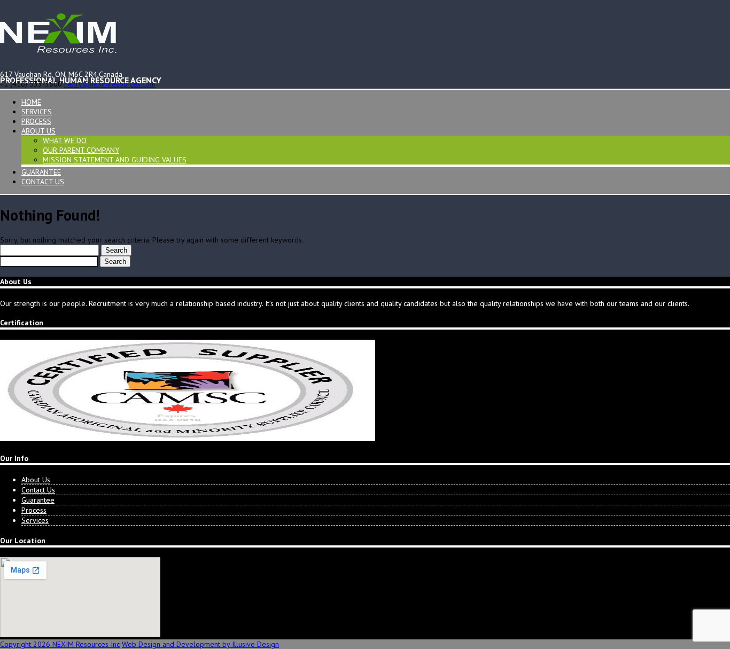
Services (36, 111)
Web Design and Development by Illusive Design (200, 644)
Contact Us (42, 181)
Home (31, 102)
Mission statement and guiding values (115, 160)
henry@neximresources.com (110, 84)
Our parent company (81, 150)
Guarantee (41, 172)
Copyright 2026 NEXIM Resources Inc (60, 644)
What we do (65, 140)
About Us (38, 131)
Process (36, 121)
